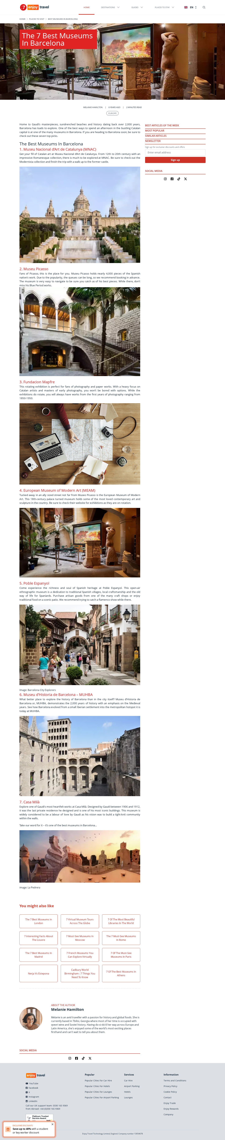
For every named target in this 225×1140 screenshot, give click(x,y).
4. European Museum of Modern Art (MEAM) (57, 490)
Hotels (127, 1091)
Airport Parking (132, 1086)
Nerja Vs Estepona (38, 973)
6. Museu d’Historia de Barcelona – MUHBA (56, 694)
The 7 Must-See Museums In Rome (121, 938)
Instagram (33, 1096)
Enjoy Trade (170, 1103)
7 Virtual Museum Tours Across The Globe (80, 921)
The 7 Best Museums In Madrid (38, 954)
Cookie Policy (170, 1091)
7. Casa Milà (29, 801)
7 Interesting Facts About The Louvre (38, 938)
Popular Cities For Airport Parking (102, 1097)
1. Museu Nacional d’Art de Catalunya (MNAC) (57, 149)
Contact (167, 1097)
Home (87, 7)
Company (168, 1114)
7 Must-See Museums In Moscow (80, 938)
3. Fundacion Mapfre (37, 381)
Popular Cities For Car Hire (98, 1080)
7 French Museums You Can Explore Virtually (79, 954)
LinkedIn (32, 1101)
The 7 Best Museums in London (38, 921)
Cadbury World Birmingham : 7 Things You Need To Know (79, 973)
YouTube (33, 1083)
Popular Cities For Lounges (98, 1091)
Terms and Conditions (175, 1080)
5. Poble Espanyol (34, 583)
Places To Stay (162, 7)
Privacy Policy (170, 1086)
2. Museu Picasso (33, 268)
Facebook (33, 1087)
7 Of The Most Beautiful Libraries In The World (121, 921)
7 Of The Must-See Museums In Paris (121, 954)
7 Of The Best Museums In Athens (121, 973)
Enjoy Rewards (171, 1108)
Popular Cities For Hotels (97, 1086)
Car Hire (128, 1080)
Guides (134, 7)
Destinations (108, 7)
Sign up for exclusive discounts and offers (165, 147)
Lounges (128, 1097)
